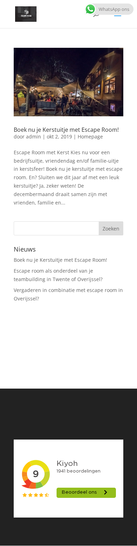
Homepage (90, 136)
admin (33, 136)
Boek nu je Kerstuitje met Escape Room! (66, 130)
